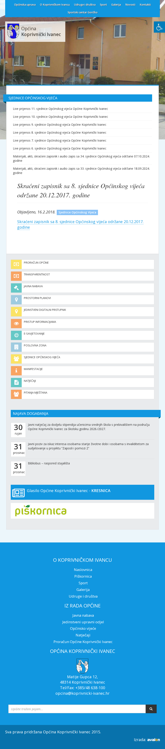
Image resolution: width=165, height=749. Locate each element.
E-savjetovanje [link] (34, 333)
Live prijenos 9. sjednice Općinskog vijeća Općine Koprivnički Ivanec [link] (59, 124)
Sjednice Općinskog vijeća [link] (42, 357)
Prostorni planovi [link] (37, 298)
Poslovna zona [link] (35, 345)
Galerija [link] (116, 4)
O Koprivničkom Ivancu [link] (55, 4)
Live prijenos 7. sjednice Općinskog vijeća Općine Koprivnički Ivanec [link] (59, 140)
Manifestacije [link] (33, 369)
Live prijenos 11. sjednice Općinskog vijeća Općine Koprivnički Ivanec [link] (60, 109)
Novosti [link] (130, 4)
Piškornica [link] (83, 576)
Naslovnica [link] (83, 569)
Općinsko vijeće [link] (83, 628)
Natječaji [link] (30, 381)
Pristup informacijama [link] (40, 322)
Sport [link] (103, 4)
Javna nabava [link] (33, 286)
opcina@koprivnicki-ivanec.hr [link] (82, 693)
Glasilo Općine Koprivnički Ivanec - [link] (68, 490)
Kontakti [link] (145, 4)
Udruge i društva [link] (85, 4)
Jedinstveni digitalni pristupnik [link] (45, 310)
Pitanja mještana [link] (35, 392)
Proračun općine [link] (36, 262)
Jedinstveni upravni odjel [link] (83, 621)
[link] (159, 27)
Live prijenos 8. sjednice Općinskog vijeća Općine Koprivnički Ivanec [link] (59, 132)
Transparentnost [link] (37, 274)
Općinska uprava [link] (25, 4)
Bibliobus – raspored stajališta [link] (49, 463)
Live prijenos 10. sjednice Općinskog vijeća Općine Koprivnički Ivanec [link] (60, 117)
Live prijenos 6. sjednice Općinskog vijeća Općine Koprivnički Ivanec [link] (59, 148)
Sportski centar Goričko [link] (83, 12)
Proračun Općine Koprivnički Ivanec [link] (83, 641)
